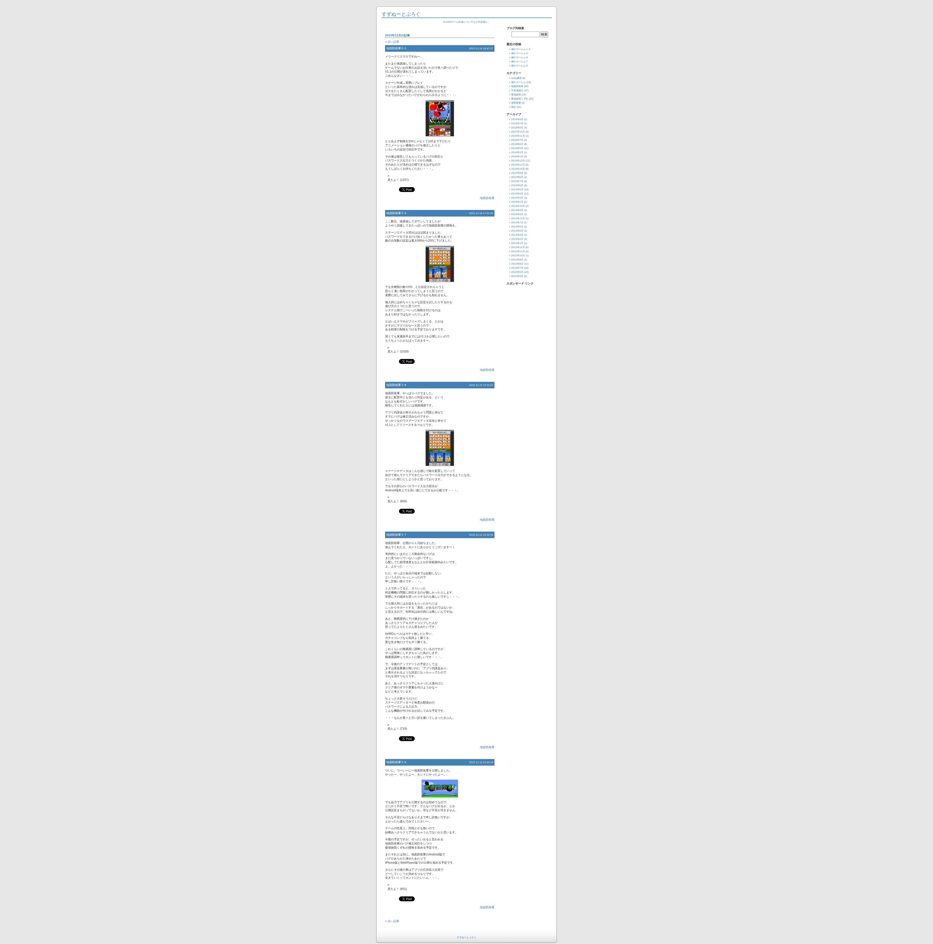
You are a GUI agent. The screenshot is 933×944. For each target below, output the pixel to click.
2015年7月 (517, 181)
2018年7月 (517, 123)
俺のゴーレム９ (519, 53)
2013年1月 (517, 243)
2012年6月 (517, 272)
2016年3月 (517, 152)
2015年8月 (517, 177)
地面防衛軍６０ (396, 48)
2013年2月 (517, 239)
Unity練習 (516, 78)
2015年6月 (517, 185)
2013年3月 (517, 235)
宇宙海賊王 (517, 90)
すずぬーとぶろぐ (401, 14)
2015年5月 (517, 189)
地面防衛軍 (487, 198)
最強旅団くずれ (519, 98)
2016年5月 (517, 148)
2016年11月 (518, 135)
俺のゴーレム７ (519, 61)
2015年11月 (518, 164)
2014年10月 (518, 206)
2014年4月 (517, 210)
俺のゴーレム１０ (521, 49)
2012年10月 (518, 255)
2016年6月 (517, 144)
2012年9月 (517, 259)
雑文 (513, 107)
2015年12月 (518, 160)
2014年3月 (517, 214)
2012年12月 (518, 247)
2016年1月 (517, 156)
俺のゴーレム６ (519, 65)
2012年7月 (517, 268)
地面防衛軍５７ (396, 534)
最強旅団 (516, 94)
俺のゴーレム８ (519, 57)
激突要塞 (516, 102)
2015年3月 (517, 197)
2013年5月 (517, 226)
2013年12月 (518, 218)
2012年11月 (518, 251)
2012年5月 (517, 276)
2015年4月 (517, 193)
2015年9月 (517, 173)
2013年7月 (517, 222)
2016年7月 (517, 140)
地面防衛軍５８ (396, 385)
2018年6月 (517, 127)
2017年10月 (518, 131)
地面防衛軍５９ (396, 213)
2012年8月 (517, 263)
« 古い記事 (392, 41)
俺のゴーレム (518, 82)
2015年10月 (518, 168)
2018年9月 (517, 119)
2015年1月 (517, 201)
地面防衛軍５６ (396, 762)
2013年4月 (517, 230)
